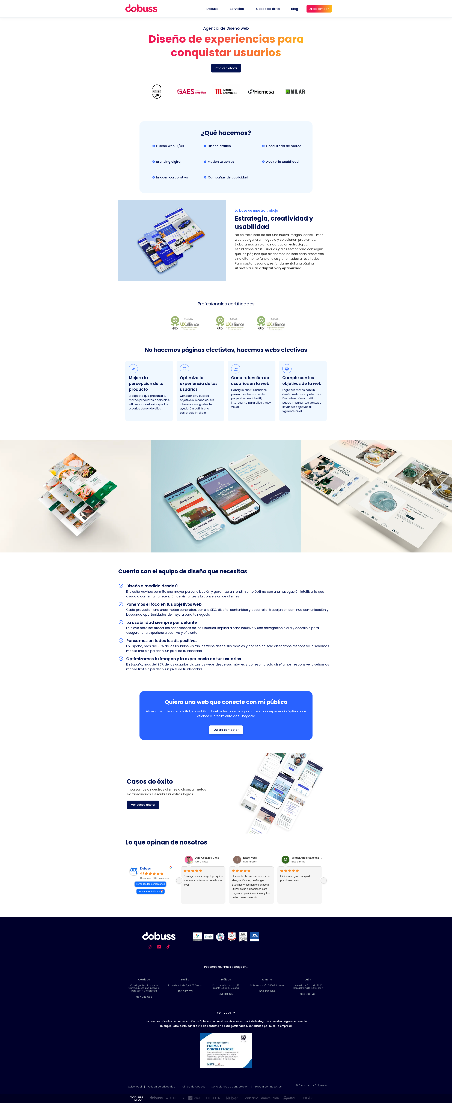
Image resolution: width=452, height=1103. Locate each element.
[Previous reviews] (179, 880)
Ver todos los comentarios (150, 884)
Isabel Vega (250, 857)
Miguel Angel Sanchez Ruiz (308, 857)
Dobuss (145, 868)
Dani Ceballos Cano (207, 857)
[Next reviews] (324, 880)
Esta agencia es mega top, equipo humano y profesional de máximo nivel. (202, 880)
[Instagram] (149, 946)
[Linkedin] (159, 946)
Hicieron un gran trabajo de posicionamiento (295, 878)
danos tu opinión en (149, 891)
